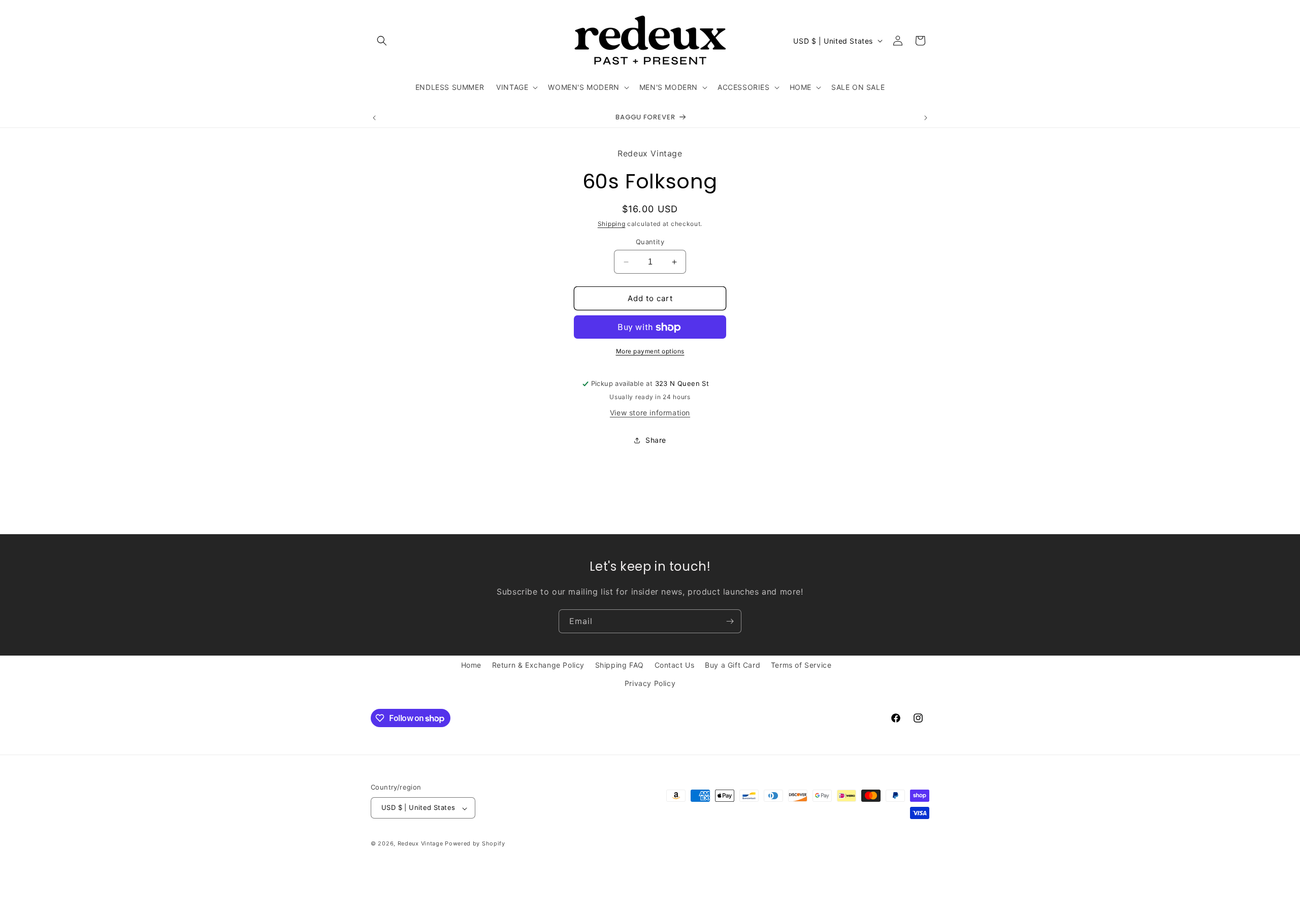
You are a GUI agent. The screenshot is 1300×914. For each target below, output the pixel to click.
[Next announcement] (926, 117)
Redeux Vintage (420, 843)
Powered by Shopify (475, 843)
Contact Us (675, 665)
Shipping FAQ (619, 665)
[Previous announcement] (374, 117)
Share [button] (655, 440)
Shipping (612, 224)
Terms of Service (801, 665)
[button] (382, 40)
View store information (650, 413)
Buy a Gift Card (732, 665)
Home (471, 665)
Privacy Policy (650, 682)
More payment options (650, 351)
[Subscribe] (730, 621)
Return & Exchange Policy (538, 665)
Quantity (650, 242)
